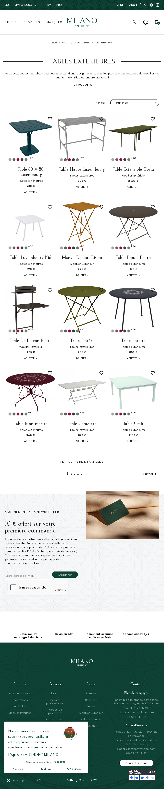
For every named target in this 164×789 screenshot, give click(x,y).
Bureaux (91, 693)
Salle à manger (91, 719)
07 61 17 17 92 (136, 716)
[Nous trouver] (144, 5)
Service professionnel (55, 701)
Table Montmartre (30, 423)
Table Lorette (133, 340)
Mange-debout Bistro (82, 257)
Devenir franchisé (127, 4)
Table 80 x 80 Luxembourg (30, 172)
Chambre (91, 700)
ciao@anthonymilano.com (136, 712)
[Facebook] (151, 5)
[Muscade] (10, 159)
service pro (53, 4)
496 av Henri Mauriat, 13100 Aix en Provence (136, 734)
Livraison (55, 693)
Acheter (30, 192)
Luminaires (19, 706)
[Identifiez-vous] (145, 22)
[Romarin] (14, 159)
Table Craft (133, 423)
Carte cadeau (55, 719)
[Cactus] (26, 159)
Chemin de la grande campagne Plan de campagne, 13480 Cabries (136, 701)
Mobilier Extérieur (91, 712)
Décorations (20, 700)
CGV (38, 780)
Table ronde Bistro (133, 257)
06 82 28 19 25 (136, 753)
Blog (38, 4)
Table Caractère (81, 423)
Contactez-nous (136, 763)
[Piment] (18, 159)
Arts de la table (19, 693)
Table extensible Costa (133, 169)
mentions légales (17, 780)
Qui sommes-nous (18, 4)
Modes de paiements (55, 711)
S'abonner (65, 574)
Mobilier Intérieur (19, 712)
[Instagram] (157, 5)
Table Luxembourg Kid (30, 257)
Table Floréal (82, 340)
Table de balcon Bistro (30, 340)
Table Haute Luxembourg (82, 169)
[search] (134, 22)
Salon (91, 725)
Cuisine (91, 706)
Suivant (150, 474)
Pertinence (121, 102)
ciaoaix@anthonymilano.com (136, 748)
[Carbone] (22, 159)
